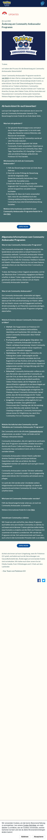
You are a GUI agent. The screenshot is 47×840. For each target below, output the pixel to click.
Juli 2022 (5, 78)
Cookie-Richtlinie (29, 825)
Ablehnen (24, 837)
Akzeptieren (38, 837)
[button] (23, 226)
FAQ (8, 214)
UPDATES (14, 14)
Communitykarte (36, 431)
